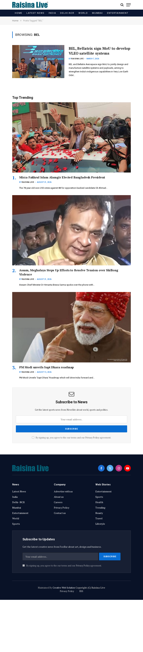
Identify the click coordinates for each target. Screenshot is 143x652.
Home (18, 13)
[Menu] (128, 5)
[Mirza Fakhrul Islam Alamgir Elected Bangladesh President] (71, 137)
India (52, 13)
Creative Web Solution (64, 587)
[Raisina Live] (30, 5)
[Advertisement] (71, 626)
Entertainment (117, 13)
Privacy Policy (92, 437)
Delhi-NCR (67, 13)
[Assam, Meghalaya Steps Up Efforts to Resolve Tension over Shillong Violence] (71, 230)
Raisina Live (77, 59)
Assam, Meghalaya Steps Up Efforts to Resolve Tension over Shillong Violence (68, 272)
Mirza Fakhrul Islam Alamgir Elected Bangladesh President (62, 177)
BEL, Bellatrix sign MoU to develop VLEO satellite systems (99, 51)
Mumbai (97, 13)
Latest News (35, 13)
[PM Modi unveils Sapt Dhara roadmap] (71, 327)
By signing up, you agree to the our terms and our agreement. (73, 437)
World (83, 13)
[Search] (122, 5)
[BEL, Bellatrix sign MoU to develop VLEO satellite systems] (38, 61)
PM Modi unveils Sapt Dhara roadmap (46, 367)
